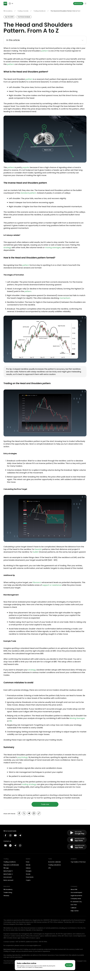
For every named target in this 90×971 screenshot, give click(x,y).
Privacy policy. (39, 967)
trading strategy (29, 784)
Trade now (45, 804)
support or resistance (51, 585)
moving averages (53, 247)
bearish (38, 549)
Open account (78, 3)
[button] (45, 40)
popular (25, 167)
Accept (69, 965)
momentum (64, 298)
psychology (22, 757)
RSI (10, 721)
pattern (44, 51)
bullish (36, 552)
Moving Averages (77, 718)
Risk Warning (8, 949)
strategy (7, 247)
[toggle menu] (85, 3)
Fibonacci (37, 582)
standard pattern (28, 193)
